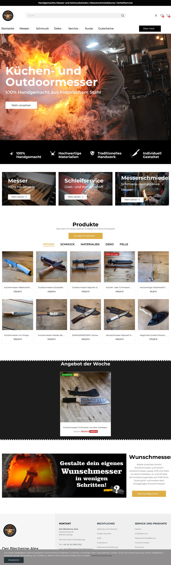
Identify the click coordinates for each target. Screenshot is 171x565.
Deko (110, 244)
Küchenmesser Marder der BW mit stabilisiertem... (51, 335)
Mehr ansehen (21, 105)
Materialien (90, 244)
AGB (99, 538)
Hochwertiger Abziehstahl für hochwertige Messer (153, 287)
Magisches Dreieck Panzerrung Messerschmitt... (153, 335)
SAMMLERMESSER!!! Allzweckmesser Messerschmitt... (85, 335)
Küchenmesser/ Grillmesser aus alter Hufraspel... (85, 427)
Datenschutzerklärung (107, 547)
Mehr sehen (17, 197)
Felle (124, 244)
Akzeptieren (13, 560)
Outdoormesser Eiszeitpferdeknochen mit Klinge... (51, 287)
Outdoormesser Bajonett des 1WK (85, 287)
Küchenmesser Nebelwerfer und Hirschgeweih (17, 287)
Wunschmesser (142, 542)
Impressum (102, 542)
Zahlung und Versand (107, 529)
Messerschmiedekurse (145, 538)
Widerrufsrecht (104, 533)
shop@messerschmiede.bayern (78, 549)
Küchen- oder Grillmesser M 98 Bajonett (119, 287)
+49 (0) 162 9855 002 (72, 544)
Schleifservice (141, 533)
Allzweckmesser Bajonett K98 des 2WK (119, 335)
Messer (48, 244)
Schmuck (67, 244)
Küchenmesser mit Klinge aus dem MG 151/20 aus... (17, 335)
